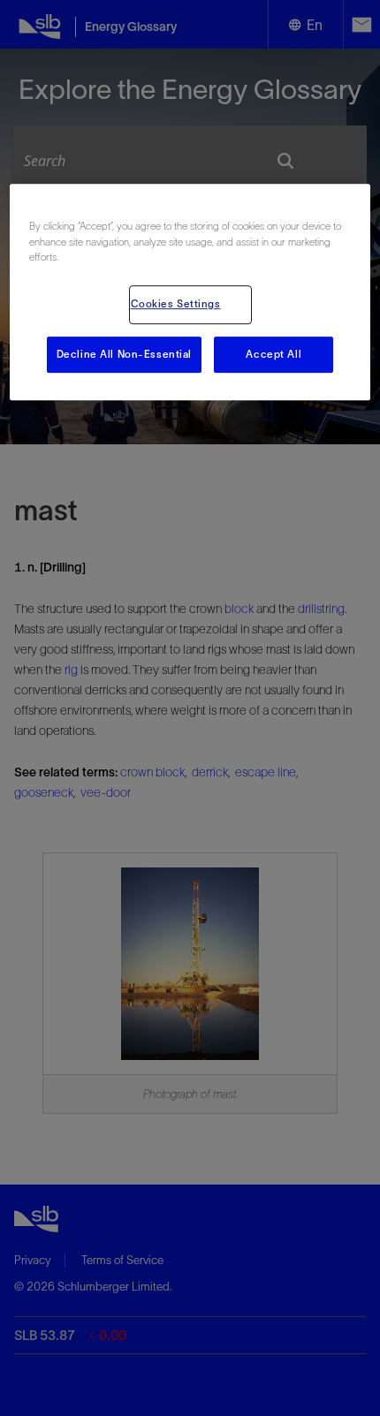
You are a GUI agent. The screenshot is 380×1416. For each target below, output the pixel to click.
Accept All (273, 354)
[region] (190, 293)
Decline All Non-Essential (124, 354)
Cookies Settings (176, 304)
